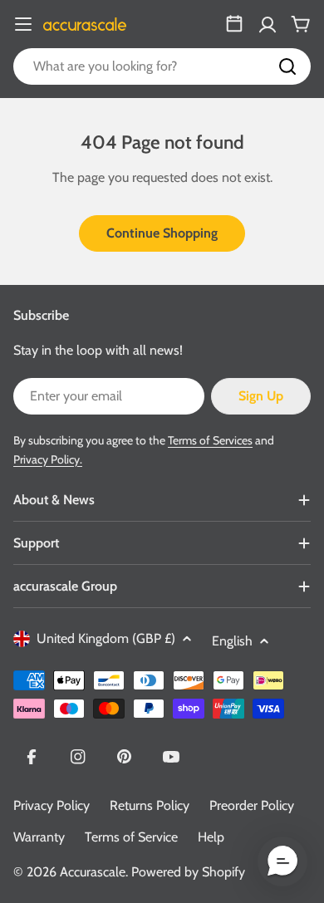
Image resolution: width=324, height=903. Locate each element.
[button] (282, 861)
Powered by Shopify (188, 872)
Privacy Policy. (47, 459)
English (232, 641)
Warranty (39, 837)
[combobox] (162, 66)
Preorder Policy (251, 805)
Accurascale (92, 872)
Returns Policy (149, 805)
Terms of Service (131, 837)
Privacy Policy (51, 805)
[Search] (287, 66)
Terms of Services (210, 440)
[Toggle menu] (23, 24)
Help (211, 837)
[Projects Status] (234, 24)
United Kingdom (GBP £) (106, 638)
